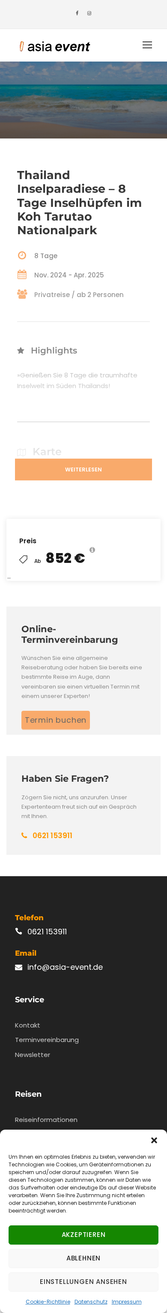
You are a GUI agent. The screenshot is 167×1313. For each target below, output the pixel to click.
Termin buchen (55, 720)
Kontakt (27, 1025)
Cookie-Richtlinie (48, 1301)
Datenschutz (91, 1301)
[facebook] (77, 13)
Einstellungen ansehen (83, 1281)
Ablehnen (83, 1258)
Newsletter (32, 1054)
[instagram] (89, 13)
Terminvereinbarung (47, 1039)
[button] (154, 1140)
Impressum (127, 1301)
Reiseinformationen (46, 1119)
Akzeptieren (84, 1234)
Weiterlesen (83, 469)
